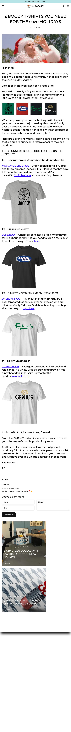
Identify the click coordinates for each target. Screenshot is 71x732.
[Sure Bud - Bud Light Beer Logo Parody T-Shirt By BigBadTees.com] (24, 288)
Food (3, 658)
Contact (4, 726)
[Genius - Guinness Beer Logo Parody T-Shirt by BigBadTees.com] (24, 423)
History (4, 664)
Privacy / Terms (7, 729)
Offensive (5, 680)
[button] (64, 6)
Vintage (4, 704)
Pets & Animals (7, 686)
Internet (4, 670)
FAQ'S (4, 716)
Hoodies (40, 654)
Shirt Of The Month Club (45, 657)
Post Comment (8, 514)
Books (4, 652)
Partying (4, 683)
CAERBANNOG (11, 298)
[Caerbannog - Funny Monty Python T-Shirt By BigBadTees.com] (24, 355)
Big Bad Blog (6, 719)
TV (3, 701)
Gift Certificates (42, 660)
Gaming (4, 661)
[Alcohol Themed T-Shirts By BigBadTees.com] (29, 115)
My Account (6, 713)
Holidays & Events (8, 667)
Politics (4, 689)
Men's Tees (41, 648)
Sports (4, 698)
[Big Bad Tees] (35, 6)
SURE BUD (8, 234)
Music (4, 676)
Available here (20, 376)
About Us (5, 722)
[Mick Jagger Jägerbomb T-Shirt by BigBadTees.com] (24, 224)
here (37, 241)
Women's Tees (42, 651)
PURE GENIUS (10, 366)
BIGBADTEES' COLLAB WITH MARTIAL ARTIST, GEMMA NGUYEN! (21, 554)
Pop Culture (6, 692)
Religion (4, 695)
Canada (4, 655)
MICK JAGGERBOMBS (15, 165)
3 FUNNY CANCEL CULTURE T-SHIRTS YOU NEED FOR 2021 (23, 602)
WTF (3, 707)
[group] (35, 1)
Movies (4, 673)
